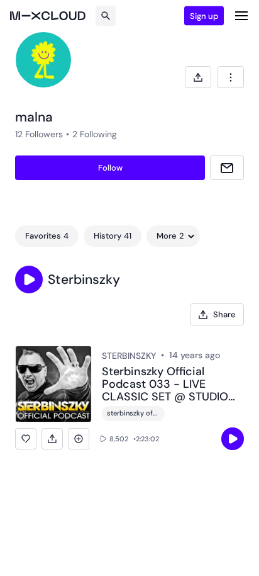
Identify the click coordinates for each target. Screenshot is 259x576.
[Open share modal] (198, 77)
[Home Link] (47, 15)
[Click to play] (232, 438)
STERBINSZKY (129, 355)
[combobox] (231, 77)
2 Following (94, 134)
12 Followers (39, 134)
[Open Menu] (241, 15)
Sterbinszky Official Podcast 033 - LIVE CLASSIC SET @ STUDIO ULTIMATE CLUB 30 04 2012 (165, 384)
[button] (29, 279)
